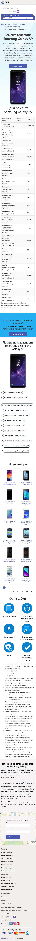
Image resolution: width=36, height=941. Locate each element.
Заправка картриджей (7, 886)
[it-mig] (5, 2)
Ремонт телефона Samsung (11, 27)
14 (27, 591)
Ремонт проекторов (7, 868)
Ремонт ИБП (4, 874)
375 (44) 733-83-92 (10, 8)
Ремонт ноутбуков (6, 852)
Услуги (9, 24)
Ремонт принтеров (6, 877)
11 (13, 591)
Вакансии (3, 900)
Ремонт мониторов (6, 889)
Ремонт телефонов (19, 24)
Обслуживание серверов (8, 883)
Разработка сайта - (7, 938)
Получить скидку (18, 334)
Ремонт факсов (5, 880)
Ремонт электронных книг (8, 871)
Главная (3, 24)
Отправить (12, 837)
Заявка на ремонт (18, 66)
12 (17, 591)
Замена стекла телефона (8, 858)
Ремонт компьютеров (7, 861)
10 (8, 591)
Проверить (28, 18)
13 (22, 591)
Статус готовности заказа (11, 15)
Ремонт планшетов (6, 865)
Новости (3, 897)
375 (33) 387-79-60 (9, 11)
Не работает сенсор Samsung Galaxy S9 (16, 446)
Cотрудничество (6, 903)
